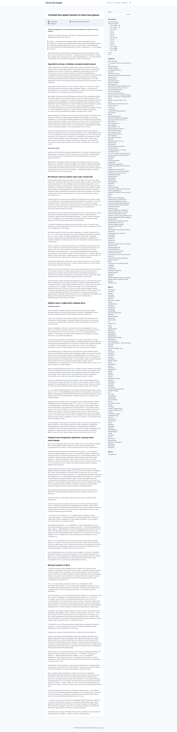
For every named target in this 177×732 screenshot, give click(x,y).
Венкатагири (111, 318)
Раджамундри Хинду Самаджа (116, 233)
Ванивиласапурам (113, 316)
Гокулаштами (111, 109)
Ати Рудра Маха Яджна (114, 70)
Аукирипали (111, 297)
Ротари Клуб (111, 240)
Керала (110, 350)
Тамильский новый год (114, 252)
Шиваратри (111, 274)
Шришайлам (111, 445)
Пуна (109, 392)
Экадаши (110, 275)
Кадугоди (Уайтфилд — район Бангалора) (119, 343)
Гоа (109, 321)
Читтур (110, 437)
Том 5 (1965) (113, 46)
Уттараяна (111, 267)
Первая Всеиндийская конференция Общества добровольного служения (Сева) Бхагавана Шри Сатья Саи (118, 211)
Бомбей (110, 302)
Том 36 (112, 30)
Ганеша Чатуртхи (112, 105)
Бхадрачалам (111, 311)
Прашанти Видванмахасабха (116, 224)
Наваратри (111, 183)
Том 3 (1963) (113, 29)
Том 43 (112, 45)
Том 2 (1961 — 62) (115, 27)
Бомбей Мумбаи (112, 304)
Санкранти (111, 242)
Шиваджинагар (112, 440)
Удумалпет (111, 424)
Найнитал (110, 375)
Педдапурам (111, 382)
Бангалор (110, 298)
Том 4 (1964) (113, 38)
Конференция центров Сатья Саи (117, 173)
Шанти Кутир (111, 438)
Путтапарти (111, 394)
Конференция (111, 162)
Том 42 (112, 43)
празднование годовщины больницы (118, 221)
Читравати (111, 435)
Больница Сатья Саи (113, 73)
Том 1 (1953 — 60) (115, 25)
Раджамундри (112, 398)
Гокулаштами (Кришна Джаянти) (117, 111)
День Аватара (112, 121)
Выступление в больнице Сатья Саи (118, 103)
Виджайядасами (112, 84)
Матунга (110, 366)
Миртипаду (111, 367)
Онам (109, 196)
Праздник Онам (112, 219)
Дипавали (110, 139)
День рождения (112, 125)
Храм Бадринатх (112, 429)
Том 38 (112, 34)
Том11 (109, 54)
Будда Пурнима (112, 79)
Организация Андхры (114, 378)
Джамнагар (111, 330)
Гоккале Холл (111, 323)
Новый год (111, 185)
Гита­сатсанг (111, 107)
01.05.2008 (53, 21)
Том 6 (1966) (113, 48)
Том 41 (87, 21)
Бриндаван (111, 305)
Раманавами (111, 236)
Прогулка (110, 228)
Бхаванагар (111, 309)
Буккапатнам (111, 307)
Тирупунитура (112, 419)
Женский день (112, 144)
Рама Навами (111, 235)
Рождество (111, 238)
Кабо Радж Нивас (113, 341)
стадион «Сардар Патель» (115, 408)
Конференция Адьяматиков (115, 164)
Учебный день (112, 268)
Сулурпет (110, 412)
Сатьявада (111, 406)
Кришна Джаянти (112, 176)
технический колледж (114, 414)
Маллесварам (112, 178)
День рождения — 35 (114, 126)
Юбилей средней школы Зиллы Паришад (119, 277)
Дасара (110, 114)
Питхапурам (111, 387)
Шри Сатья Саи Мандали (115, 442)
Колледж (110, 158)
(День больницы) (112, 61)
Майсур (110, 362)
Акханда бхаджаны (113, 68)
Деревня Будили (112, 328)
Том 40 (112, 39)
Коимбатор (111, 353)
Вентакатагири (112, 320)
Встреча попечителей (114, 91)
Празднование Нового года (115, 222)
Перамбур (111, 385)
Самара (110, 405)
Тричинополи (111, 421)
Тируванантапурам (113, 415)
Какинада (110, 344)
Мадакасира (111, 359)
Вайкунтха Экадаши (113, 82)
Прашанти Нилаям (113, 390)
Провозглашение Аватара (115, 226)
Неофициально (112, 454)
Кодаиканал (111, 351)
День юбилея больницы (114, 137)
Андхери (110, 293)
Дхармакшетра (112, 142)
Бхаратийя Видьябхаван (114, 312)
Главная (109, 2)
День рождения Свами (114, 132)
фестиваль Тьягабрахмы (114, 270)
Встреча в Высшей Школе (115, 89)
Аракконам (111, 295)
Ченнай (110, 433)
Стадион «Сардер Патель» (115, 410)
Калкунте (110, 346)
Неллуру (110, 376)
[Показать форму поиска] (130, 3)
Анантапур (111, 291)
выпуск (110, 102)
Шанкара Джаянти (113, 272)
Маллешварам (112, 180)
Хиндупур (110, 428)
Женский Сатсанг (113, 148)
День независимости (114, 123)
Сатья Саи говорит (113, 23)
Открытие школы (113, 208)
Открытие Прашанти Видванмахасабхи (119, 203)
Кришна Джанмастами (114, 174)
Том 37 (112, 32)
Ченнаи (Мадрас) (112, 431)
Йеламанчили (111, 339)
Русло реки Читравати (114, 403)
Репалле (110, 401)
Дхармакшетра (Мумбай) (115, 337)
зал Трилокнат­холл (113, 151)
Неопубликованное (78, 21)
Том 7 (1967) (113, 50)
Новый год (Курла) (113, 187)
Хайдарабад (111, 426)
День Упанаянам (112, 135)
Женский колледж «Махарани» (116, 146)
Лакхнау (110, 357)
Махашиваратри (112, 181)
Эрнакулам (111, 447)
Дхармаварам (112, 334)
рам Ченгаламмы (112, 399)
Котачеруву (111, 355)
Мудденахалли (112, 369)
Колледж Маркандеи (113, 160)
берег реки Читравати (114, 300)
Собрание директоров (114, 247)
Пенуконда (111, 383)
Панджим (110, 380)
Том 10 (110, 52)
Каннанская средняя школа (115, 348)
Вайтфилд (53, 23)
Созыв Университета (114, 249)
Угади (109, 261)
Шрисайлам (111, 444)
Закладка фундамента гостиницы (117, 150)
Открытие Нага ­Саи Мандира (116, 197)
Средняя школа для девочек (116, 251)
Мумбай (110, 373)
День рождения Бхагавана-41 (116, 128)
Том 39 (112, 36)
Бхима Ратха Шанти (113, 80)
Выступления (117, 2)
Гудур (109, 325)
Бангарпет (111, 72)
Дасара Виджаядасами (114, 116)
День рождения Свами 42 (115, 134)
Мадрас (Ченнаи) (112, 360)
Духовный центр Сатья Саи (115, 141)
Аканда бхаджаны (113, 66)
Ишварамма (111, 157)
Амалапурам (111, 289)
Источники (100, 727)
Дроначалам (111, 332)
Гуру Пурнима (112, 112)
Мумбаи (110, 371)
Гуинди (110, 327)
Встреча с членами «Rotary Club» (117, 100)
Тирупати (110, 417)
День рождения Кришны (114, 130)
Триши (110, 422)
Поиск (110, 12)
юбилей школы (112, 283)
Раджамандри (112, 396)
